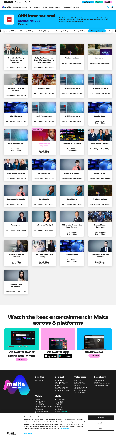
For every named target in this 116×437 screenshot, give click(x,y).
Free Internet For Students (71, 7)
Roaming (38, 413)
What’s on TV (78, 389)
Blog (56, 413)
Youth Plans (39, 403)
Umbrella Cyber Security (63, 390)
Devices (51, 7)
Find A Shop (59, 409)
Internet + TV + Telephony (60, 384)
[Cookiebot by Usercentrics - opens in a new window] (12, 433)
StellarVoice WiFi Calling (43, 406)
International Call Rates (102, 384)
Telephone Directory (101, 385)
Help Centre (59, 406)
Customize (99, 423)
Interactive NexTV (80, 384)
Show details (28, 433)
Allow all (101, 417)
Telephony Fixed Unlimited (99, 381)
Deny (100, 428)
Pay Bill (107, 2)
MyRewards (88, 2)
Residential (8, 2)
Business (18, 2)
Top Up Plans (39, 404)
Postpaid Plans (40, 401)
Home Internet (59, 380)
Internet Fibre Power (62, 382)
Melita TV (77, 380)
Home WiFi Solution (61, 387)
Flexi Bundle (17, 7)
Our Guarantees (60, 399)
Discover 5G (39, 409)
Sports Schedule (80, 390)
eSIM (36, 408)
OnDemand (78, 385)
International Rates (41, 411)
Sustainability (59, 403)
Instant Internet (60, 389)
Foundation (29, 2)
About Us (58, 404)
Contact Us (58, 408)
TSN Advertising (79, 392)
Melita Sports (78, 382)
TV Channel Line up (81, 387)
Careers (57, 411)
